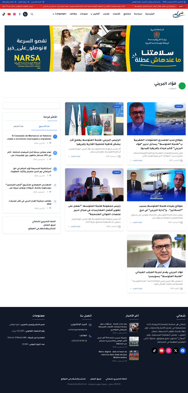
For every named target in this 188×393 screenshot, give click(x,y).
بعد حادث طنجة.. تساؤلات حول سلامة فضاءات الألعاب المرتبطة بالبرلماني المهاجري (112, 327)
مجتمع (127, 14)
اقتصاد (116, 14)
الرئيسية (149, 14)
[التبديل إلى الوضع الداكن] (25, 14)
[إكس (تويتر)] (176, 351)
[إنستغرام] (14, 14)
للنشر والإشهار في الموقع (42, 229)
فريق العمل (22, 2)
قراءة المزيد (137, 161)
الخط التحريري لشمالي (44, 221)
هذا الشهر (18, 127)
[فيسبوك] (19, 14)
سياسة (138, 14)
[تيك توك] (3, 14)
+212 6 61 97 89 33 (79, 341)
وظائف (73, 14)
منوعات (84, 14)
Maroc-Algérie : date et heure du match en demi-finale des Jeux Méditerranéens (113, 355)
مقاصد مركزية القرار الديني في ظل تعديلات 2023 (30, 202)
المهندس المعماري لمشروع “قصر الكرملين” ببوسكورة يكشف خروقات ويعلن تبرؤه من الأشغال (28, 187)
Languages (60, 14)
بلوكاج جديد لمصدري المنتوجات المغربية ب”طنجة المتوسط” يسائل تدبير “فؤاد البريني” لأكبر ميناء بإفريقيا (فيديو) (158, 144)
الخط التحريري (36, 2)
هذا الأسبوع (44, 127)
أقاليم (96, 14)
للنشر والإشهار (8, 2)
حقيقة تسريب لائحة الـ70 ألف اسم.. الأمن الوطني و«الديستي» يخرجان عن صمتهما (111, 341)
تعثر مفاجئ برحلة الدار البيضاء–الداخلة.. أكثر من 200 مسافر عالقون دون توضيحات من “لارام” (29, 154)
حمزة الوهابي (14, 325)
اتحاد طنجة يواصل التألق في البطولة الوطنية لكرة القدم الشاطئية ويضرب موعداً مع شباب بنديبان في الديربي (104, 6)
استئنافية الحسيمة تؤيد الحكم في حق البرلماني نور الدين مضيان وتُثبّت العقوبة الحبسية (31, 170)
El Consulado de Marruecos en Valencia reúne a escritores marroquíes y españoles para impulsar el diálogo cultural (29, 138)
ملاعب (106, 14)
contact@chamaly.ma (77, 330)
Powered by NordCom (77, 384)
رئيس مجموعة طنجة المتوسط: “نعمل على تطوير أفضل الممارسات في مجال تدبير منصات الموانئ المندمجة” (94, 210)
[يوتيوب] (9, 14)
